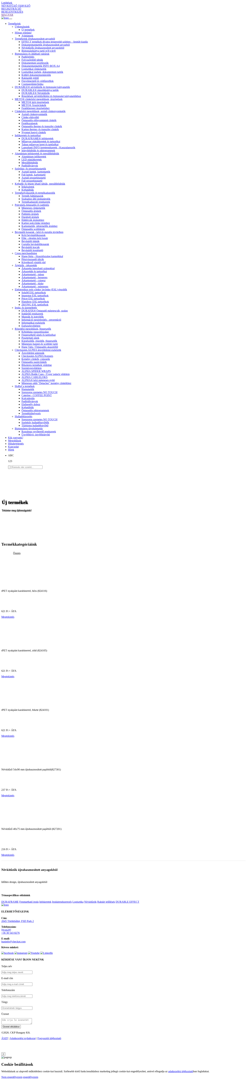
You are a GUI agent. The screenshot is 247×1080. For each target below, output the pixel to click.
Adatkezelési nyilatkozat (23, 1038)
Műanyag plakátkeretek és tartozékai (41, 141)
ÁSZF (4, 1038)
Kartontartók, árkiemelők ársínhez (39, 226)
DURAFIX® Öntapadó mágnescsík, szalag (45, 310)
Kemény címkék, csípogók (36, 359)
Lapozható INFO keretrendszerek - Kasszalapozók (48, 147)
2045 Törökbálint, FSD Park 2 (17, 921)
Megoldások (14, 440)
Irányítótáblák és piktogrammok (38, 150)
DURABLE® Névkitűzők (36, 93)
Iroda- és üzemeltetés (26, 307)
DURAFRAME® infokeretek (37, 138)
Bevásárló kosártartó (32, 250)
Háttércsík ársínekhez (33, 220)
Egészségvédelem (31, 325)
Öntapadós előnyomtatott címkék (39, 120)
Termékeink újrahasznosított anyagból (35, 38)
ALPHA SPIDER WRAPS (36, 371)
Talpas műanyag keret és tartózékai (40, 144)
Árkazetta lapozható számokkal (38, 268)
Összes (16, 553)
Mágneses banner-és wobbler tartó (40, 343)
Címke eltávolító (30, 117)
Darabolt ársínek (30, 217)
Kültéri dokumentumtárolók (36, 75)
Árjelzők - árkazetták (26, 265)
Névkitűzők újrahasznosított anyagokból (43, 47)
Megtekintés (7, 616)
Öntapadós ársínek (31, 211)
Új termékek (28, 29)
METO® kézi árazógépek (35, 102)
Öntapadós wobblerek (33, 229)
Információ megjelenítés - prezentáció (41, 319)
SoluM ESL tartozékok (34, 292)
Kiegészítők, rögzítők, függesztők (39, 340)
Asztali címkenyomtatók (34, 114)
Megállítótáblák (30, 162)
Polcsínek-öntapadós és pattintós (32, 204)
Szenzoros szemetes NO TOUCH (39, 392)
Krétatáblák (28, 189)
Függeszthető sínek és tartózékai (39, 334)
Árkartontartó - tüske (33, 283)
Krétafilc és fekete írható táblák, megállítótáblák (40, 183)
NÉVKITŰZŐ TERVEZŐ (15, 5)
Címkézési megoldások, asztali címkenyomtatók (40, 111)
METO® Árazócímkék (34, 105)
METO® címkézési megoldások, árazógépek (39, 99)
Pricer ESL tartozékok (33, 298)
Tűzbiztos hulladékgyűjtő (35, 425)
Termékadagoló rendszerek (36, 201)
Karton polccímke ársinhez (36, 223)
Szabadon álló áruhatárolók (36, 198)
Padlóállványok (30, 165)
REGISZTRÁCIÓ (11, 8)
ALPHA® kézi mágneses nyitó (38, 380)
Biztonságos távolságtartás (29, 428)
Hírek (11, 449)
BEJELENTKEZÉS (12, 11)
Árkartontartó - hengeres (34, 277)
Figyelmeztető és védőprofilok (38, 81)
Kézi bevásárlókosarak (34, 235)
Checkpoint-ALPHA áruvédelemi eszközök (38, 350)
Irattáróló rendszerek (32, 313)
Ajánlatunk (27, 35)
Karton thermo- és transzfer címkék (40, 129)
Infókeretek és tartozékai (28, 135)
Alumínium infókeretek (34, 156)
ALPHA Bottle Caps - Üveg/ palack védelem (46, 374)
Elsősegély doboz (31, 404)
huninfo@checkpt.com (13, 941)
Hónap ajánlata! (23, 32)
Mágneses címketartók (33, 207)
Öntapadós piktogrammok (35, 410)
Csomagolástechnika (32, 84)
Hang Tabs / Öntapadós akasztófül (40, 347)
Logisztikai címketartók (34, 68)
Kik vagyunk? (15, 437)
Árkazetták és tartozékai (34, 271)
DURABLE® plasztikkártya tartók (40, 90)
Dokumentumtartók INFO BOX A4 (41, 65)
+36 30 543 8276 (10, 932)
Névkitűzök (90, 901)
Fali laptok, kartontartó (34, 174)
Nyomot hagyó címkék (34, 132)
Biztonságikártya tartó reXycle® (39, 50)
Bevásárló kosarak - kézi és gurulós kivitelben (39, 232)
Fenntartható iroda (29, 901)
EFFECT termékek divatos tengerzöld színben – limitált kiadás (55, 41)
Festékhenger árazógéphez (36, 108)
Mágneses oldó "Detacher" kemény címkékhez (46, 383)
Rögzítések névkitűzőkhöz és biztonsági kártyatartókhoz (51, 96)
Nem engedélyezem (11, 1077)
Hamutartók (28, 389)
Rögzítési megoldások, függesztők (33, 328)
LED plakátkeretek (32, 159)
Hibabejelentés (16, 443)
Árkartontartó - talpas (33, 274)
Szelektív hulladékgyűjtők (35, 422)
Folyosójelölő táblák (32, 59)
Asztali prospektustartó (34, 177)
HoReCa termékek (25, 386)
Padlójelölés (28, 56)
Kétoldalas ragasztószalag (35, 331)
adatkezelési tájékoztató (180, 1071)
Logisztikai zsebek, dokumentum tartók (42, 72)
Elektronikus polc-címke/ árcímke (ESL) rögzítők (41, 289)
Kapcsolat (13, 446)
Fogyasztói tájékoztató (49, 1038)
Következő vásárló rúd (34, 262)
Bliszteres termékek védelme (37, 365)
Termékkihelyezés (31, 413)
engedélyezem (30, 1077)
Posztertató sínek (30, 337)
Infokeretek (45, 901)
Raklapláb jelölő (30, 78)
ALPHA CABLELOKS (35, 377)
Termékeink (14, 23)
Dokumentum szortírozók (35, 62)
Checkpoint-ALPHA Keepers (37, 356)
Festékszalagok (30, 123)
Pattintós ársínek (30, 214)
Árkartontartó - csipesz (34, 280)
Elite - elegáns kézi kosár (35, 238)
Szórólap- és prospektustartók (30, 168)
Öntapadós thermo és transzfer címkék (42, 126)
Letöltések (6, 2)
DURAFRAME (10, 901)
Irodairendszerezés (62, 901)
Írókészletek (28, 186)
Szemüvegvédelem (32, 368)
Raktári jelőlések (106, 901)
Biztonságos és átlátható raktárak (32, 53)
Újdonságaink (22, 26)
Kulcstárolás (28, 398)
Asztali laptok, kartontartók (36, 171)
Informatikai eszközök (33, 322)
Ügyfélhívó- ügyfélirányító (36, 434)
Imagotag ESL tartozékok (35, 295)
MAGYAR (7, 14)
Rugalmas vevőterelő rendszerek (39, 431)
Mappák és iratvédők (33, 316)
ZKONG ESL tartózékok (35, 304)
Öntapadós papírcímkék (34, 362)
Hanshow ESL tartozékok (35, 301)
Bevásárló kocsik (31, 247)
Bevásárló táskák (30, 241)
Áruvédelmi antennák (33, 353)
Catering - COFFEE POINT (37, 395)
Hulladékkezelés (23, 416)
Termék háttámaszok (32, 195)
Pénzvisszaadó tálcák (33, 259)
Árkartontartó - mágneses (35, 286)
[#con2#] (6, 929)
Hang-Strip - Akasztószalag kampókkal (42, 256)
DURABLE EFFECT (127, 901)
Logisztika (78, 901)
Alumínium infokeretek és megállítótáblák (37, 153)
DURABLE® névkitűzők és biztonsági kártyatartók (42, 87)
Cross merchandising (26, 253)
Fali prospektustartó (32, 180)
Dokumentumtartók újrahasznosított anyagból (46, 44)
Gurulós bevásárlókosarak (35, 244)
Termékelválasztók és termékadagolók (35, 192)
